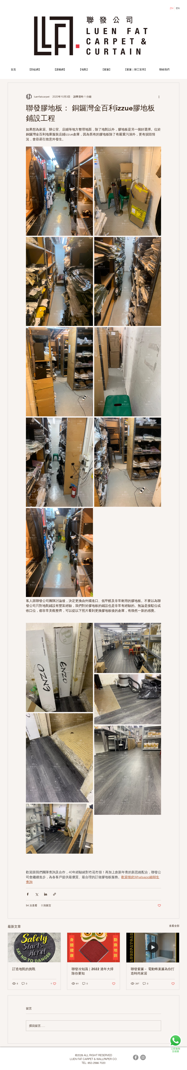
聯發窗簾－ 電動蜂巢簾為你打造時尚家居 (152, 971)
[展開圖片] (59, 191)
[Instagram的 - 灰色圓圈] (143, 1057)
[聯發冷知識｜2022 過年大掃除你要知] (93, 947)
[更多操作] (159, 96)
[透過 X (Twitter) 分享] (36, 894)
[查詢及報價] (175, 1043)
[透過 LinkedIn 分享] (45, 894)
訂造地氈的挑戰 (23, 969)
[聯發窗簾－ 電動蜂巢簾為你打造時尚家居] (152, 947)
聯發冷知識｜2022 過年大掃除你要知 (92, 971)
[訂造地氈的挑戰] (34, 947)
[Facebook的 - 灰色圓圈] (135, 1057)
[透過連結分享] (54, 894)
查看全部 (174, 925)
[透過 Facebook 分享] (27, 894)
